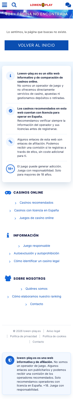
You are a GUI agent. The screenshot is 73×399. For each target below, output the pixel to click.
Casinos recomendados (36, 202)
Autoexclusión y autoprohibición (36, 253)
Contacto (36, 304)
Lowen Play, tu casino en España (41, 5)
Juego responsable (36, 245)
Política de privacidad (23, 336)
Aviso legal (53, 331)
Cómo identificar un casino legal (36, 261)
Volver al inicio (36, 45)
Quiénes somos (36, 288)
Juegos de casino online (36, 218)
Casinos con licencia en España (36, 210)
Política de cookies (54, 336)
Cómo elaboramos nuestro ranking (36, 296)
